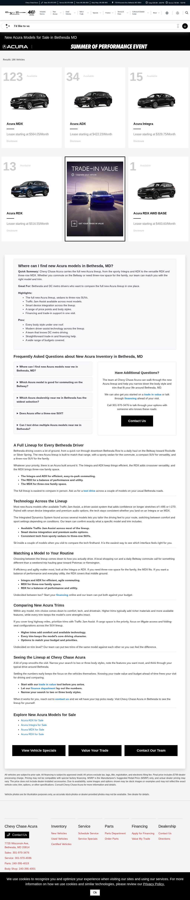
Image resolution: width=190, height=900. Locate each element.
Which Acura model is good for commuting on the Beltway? (50, 384)
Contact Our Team (151, 750)
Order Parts (112, 838)
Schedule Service (88, 833)
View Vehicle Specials (39, 750)
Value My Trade (141, 838)
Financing (140, 826)
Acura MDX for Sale (32, 729)
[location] (112, 3)
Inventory (59, 826)
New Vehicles (59, 833)
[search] (186, 13)
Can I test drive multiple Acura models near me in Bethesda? (49, 427)
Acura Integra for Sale (34, 724)
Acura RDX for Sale (32, 734)
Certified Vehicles (61, 844)
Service (84, 826)
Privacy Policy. (154, 884)
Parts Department (115, 833)
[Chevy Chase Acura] (20, 12)
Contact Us (137, 421)
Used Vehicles (59, 838)
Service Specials (87, 838)
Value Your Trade (94, 750)
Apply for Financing (143, 833)
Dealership (167, 826)
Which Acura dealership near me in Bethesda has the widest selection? (51, 399)
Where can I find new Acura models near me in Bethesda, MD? (47, 368)
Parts (109, 826)
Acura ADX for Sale (32, 720)
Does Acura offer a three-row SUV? (41, 413)
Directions (164, 838)
